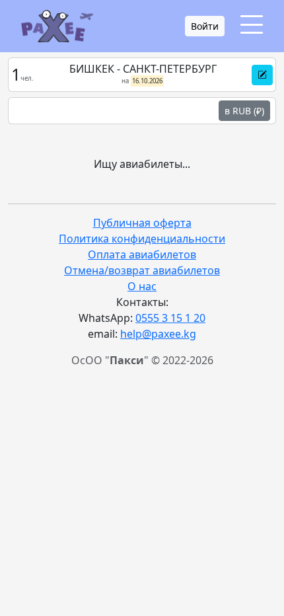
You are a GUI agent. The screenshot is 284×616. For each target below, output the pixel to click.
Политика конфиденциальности (142, 238)
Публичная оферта (142, 222)
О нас (142, 286)
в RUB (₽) (244, 110)
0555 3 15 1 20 (170, 318)
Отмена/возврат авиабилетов (142, 270)
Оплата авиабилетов (142, 254)
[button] (262, 75)
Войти (205, 26)
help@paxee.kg (158, 334)
